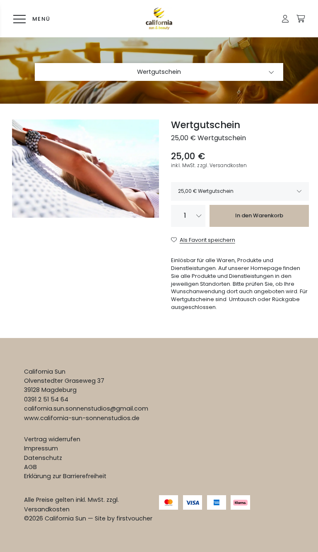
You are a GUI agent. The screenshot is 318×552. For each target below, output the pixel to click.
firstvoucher (134, 518)
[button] (285, 18)
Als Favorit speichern (207, 240)
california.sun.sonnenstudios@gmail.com (86, 408)
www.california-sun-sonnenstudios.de (82, 418)
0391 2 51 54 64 (46, 399)
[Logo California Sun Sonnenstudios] (159, 18)
